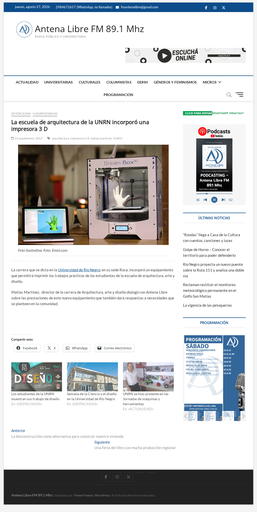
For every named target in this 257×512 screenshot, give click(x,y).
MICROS (210, 82)
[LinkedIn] (139, 472)
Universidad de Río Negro (79, 270)
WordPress (102, 495)
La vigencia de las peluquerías (207, 305)
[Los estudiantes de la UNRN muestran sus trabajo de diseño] (36, 376)
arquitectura (60, 138)
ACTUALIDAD (27, 82)
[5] (213, 416)
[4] (195, 416)
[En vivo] (151, 472)
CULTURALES (90, 82)
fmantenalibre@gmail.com (139, 7)
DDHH (142, 82)
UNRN (117, 138)
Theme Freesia (83, 495)
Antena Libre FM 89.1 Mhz (89, 28)
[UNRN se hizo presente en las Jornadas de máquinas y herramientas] (148, 376)
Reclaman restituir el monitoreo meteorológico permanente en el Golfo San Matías (209, 290)
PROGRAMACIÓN (118, 95)
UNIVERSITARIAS (58, 82)
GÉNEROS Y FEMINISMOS (175, 82)
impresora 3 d (79, 138)
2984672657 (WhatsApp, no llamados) (83, 7)
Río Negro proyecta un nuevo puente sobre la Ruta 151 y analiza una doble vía (213, 270)
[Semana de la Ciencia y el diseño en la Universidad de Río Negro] (92, 376)
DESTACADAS (21, 113)
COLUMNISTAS (119, 82)
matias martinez (101, 138)
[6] (231, 416)
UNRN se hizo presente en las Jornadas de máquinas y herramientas (145, 399)
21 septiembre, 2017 (28, 138)
